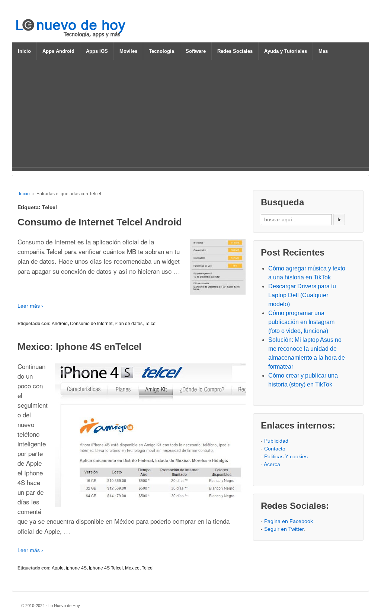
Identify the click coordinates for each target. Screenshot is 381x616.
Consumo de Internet (91, 323)
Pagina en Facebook (288, 521)
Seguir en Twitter (284, 529)
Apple (58, 568)
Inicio (24, 51)
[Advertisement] (190, 115)
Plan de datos (129, 323)
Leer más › (30, 306)
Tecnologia (161, 51)
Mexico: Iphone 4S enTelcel (79, 346)
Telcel (151, 323)
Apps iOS (97, 51)
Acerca (272, 464)
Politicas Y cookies (286, 456)
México (132, 568)
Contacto (274, 449)
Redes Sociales (235, 51)
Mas (323, 51)
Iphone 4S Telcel (106, 568)
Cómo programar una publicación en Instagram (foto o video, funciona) (301, 322)
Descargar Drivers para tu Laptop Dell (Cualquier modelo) (302, 295)
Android (60, 323)
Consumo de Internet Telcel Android (99, 222)
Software (196, 51)
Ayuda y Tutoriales (285, 51)
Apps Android (58, 51)
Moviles (128, 51)
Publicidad (276, 441)
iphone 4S (76, 568)
